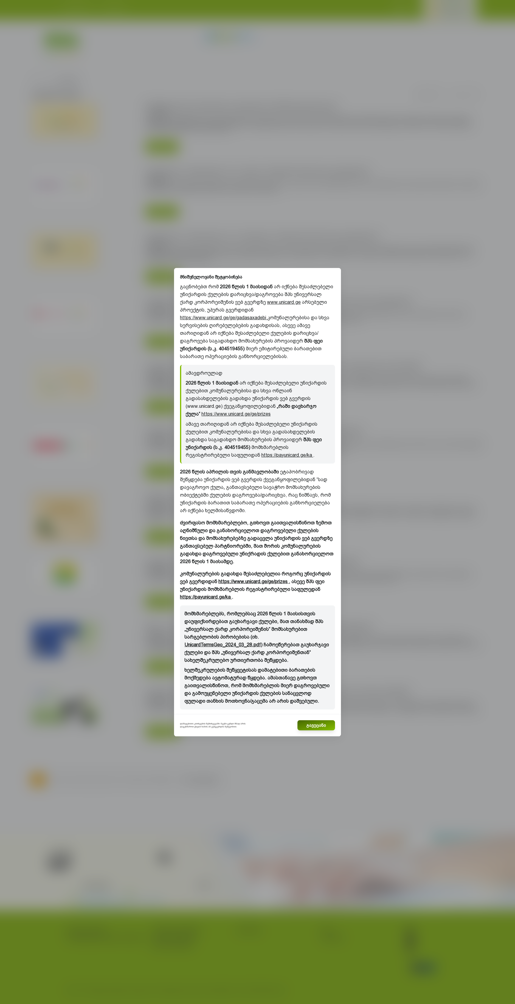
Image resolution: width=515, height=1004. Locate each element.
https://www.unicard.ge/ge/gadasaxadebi (223, 317)
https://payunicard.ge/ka (287, 455)
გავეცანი (316, 725)
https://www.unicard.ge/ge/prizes (236, 413)
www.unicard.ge (284, 302)
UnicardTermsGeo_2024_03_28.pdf (222, 644)
